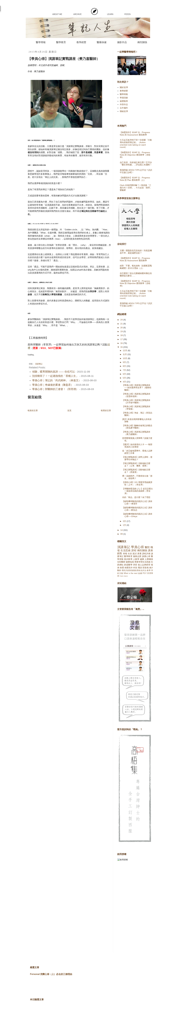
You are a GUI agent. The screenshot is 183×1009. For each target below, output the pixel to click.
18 (121, 335)
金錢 (140, 573)
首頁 (69, 410)
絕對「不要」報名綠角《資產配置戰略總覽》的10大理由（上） (136, 267)
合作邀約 (124, 108)
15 (121, 347)
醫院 (147, 547)
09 (121, 534)
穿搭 (135, 565)
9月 (125, 362)
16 (121, 343)
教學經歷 (81, 42)
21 (121, 324)
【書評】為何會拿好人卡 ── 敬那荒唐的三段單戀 (137, 445)
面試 (135, 553)
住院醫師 (121, 562)
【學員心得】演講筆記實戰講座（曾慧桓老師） (136, 395)
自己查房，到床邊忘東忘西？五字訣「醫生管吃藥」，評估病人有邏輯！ (136, 163)
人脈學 (136, 559)
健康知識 (130, 562)
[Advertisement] (128, 909)
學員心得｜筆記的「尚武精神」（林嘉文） (56, 380)
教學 (148, 570)
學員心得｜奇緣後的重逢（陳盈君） (52, 384)
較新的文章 (33, 410)
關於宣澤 (124, 87)
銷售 (119, 553)
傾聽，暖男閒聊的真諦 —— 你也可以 (53, 371)
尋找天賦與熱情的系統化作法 (134, 570)
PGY (145, 573)
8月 (125, 366)
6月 (125, 374)
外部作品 (124, 104)
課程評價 (146, 553)
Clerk (121, 576)
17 (121, 339)
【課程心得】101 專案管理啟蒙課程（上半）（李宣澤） (137, 483)
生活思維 (126, 550)
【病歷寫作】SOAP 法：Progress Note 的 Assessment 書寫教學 (135, 133)
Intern (126, 576)
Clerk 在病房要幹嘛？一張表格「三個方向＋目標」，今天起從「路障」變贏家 (136, 187)
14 (121, 530)
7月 (125, 370)
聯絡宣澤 (124, 111)
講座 (150, 550)
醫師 (119, 570)
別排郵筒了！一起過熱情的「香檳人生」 (55, 376)
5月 (125, 378)
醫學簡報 (41, 42)
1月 (125, 525)
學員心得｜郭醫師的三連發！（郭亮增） (55, 389)
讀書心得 (146, 556)
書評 (151, 568)
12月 (125, 350)
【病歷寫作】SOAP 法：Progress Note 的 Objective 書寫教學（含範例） (135, 154)
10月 (125, 358)
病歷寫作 (129, 567)
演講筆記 (38, 364)
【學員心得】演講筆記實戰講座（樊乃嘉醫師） (136, 433)
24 (121, 320)
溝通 (139, 553)
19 (121, 331)
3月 (125, 521)
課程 (133, 550)
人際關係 (149, 559)
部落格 (146, 567)
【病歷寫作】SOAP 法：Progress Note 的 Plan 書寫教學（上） (135, 178)
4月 (125, 382)
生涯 (130, 553)
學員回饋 (124, 98)
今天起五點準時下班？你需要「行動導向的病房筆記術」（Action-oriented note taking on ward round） (136, 143)
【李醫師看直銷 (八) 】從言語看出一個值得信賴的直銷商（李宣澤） (137, 491)
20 (121, 327)
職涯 (140, 567)
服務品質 (137, 556)
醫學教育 (61, 42)
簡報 (125, 553)
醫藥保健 (102, 42)
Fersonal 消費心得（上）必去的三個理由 (51, 974)
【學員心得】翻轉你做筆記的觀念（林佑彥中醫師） (137, 426)
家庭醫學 (128, 565)
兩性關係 (142, 42)
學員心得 (137, 547)
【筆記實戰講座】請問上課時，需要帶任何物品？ (137, 458)
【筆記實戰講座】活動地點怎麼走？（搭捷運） (136, 470)
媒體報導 (124, 101)
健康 (142, 559)
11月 (125, 354)
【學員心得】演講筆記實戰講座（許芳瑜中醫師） (136, 401)
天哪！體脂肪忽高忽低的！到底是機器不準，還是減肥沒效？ (136, 251)
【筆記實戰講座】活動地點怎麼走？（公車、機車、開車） (136, 464)
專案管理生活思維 (142, 562)
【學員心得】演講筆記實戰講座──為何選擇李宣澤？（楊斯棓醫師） (136, 387)
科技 (135, 567)
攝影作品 (122, 42)
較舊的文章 (106, 410)
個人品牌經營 (144, 565)
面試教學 (128, 559)
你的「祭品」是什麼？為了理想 (136, 497)
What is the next (131, 573)
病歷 (122, 567)
